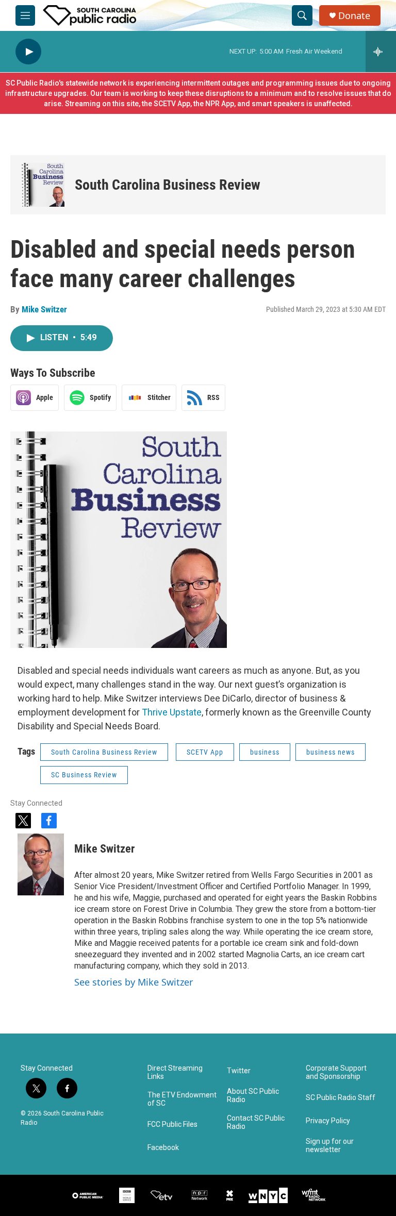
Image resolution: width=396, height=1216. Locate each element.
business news (330, 752)
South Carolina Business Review (167, 184)
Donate (354, 15)
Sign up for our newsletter (330, 1146)
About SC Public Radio (253, 1096)
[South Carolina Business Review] (42, 185)
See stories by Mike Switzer (133, 982)
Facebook (163, 1148)
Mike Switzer (44, 309)
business (264, 752)
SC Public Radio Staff (340, 1098)
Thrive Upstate (172, 712)
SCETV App (205, 752)
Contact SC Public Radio (256, 1122)
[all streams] (381, 51)
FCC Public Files (172, 1124)
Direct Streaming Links (175, 1072)
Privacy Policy (328, 1121)
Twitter (239, 1071)
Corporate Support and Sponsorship (336, 1072)
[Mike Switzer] (41, 864)
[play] (28, 52)
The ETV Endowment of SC (182, 1099)
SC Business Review (84, 775)
